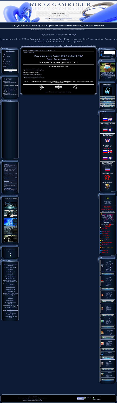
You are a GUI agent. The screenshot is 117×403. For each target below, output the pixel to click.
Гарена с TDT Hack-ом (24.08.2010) (10, 314)
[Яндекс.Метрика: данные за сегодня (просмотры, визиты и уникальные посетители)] (97, 398)
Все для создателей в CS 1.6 (11, 85)
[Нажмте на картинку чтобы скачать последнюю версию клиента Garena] (107, 180)
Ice (110, 318)
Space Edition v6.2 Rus (10, 276)
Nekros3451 (110, 330)
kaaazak (109, 215)
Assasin (110, 219)
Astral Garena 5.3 (10, 300)
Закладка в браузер (10, 51)
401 (110, 264)
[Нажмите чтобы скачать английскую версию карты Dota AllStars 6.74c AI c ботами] (107, 142)
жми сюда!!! (72, 35)
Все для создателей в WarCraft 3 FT (9, 79)
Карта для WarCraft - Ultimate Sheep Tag (10, 265)
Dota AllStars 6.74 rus (10, 289)
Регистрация (57, 19)
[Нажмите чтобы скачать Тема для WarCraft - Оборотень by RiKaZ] (10, 225)
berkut (110, 217)
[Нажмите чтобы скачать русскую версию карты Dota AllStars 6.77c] (105, 120)
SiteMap (40, 400)
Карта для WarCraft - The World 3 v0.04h (10, 310)
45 (110, 284)
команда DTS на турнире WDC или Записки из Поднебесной (10, 281)
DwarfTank (10, 269)
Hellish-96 (110, 372)
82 (110, 344)
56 (111, 307)
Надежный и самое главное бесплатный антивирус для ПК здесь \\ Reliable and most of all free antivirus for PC (58, 46)
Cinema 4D (10, 273)
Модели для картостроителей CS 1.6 (9, 88)
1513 (110, 270)
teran (103, 216)
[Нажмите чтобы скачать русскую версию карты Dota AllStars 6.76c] (105, 131)
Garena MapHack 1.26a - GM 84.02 (10, 317)
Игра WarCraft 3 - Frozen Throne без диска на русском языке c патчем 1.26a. (10, 294)
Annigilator (106, 222)
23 (110, 308)
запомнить (104, 54)
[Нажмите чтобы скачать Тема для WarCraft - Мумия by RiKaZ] (10, 233)
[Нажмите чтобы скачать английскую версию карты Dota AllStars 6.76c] (110, 131)
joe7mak (102, 220)
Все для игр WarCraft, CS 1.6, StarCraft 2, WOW (61, 18)
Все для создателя (36, 50)
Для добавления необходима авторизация (10, 191)
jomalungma (103, 219)
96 (111, 279)
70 (110, 322)
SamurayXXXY (109, 220)
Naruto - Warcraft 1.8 (10, 271)
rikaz (110, 261)
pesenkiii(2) (10, 298)
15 (111, 294)
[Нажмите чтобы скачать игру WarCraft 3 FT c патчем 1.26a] (107, 171)
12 (110, 345)
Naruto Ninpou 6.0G (10, 278)
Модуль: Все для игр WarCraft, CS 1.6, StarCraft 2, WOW (58, 56)
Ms (110, 277)
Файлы (29, 50)
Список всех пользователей (107, 211)
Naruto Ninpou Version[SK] (10, 267)
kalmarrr (110, 352)
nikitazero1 (104, 217)
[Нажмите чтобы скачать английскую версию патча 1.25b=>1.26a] (110, 159)
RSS (66, 15)
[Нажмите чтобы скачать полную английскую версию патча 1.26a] (110, 152)
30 (110, 295)
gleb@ (109, 218)
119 (110, 280)
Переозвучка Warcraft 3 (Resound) (10, 303)
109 (112, 265)
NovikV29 (110, 341)
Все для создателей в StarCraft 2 (31, 76)
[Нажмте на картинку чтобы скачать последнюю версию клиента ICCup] (107, 189)
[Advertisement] (10, 129)
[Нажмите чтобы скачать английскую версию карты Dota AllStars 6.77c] (110, 120)
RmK (110, 361)
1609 (111, 268)
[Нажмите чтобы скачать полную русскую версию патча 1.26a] (105, 152)
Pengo (103, 215)
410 (110, 267)
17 (110, 285)
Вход (62, 19)
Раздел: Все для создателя (58, 59)
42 (110, 269)
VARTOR (110, 292)
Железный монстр (10, 287)
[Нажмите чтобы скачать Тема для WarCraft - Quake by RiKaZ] (10, 242)
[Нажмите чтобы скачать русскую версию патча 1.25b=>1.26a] (105, 159)
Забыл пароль (105, 56)
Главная (47, 18)
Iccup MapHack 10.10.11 (10, 291)
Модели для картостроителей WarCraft (10, 82)
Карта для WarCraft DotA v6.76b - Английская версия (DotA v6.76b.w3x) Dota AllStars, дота (10, 306)
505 (112, 263)
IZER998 (109, 216)
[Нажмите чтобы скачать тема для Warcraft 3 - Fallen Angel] (10, 217)
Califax (110, 304)
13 (110, 334)
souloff (104, 218)
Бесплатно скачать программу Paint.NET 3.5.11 (10, 284)
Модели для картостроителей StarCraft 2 (10, 94)
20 (110, 296)
